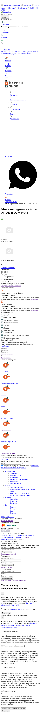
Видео (12, 511)
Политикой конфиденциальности (15, 626)
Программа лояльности (12, 5)
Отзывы (13, 513)
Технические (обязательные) (14, 646)
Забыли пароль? (21, 580)
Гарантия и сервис (16, 487)
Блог (7, 505)
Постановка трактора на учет (20, 495)
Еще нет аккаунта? (8, 580)
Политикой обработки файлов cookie (17, 604)
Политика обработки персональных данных (17, 535)
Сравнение (5, 23)
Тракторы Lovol (32, 52)
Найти (4, 17)
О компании (9, 497)
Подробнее (35, 299)
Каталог (7, 50)
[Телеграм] (2, 531)
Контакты (13, 503)
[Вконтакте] (8, 531)
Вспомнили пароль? (8, 554)
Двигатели (14, 481)
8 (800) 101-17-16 (7, 517)
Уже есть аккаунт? (7, 567)
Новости (11, 8)
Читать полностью (8, 268)
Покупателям (10, 471)
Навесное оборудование (10, 54)
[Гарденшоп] (6, 198)
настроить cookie (16, 609)
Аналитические (9, 667)
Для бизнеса (22, 8)
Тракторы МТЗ (20, 52)
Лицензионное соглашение (20, 493)
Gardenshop (14, 499)
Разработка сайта (7, 539)
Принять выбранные (18, 708)
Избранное (5, 31)
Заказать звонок (7, 521)
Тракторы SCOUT (8, 52)
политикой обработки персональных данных (20, 467)
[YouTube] (5, 531)
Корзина (4, 37)
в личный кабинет (11, 286)
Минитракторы (15, 475)
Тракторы (13, 473)
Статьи (12, 509)
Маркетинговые (9, 691)
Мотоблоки (14, 477)
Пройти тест (5, 346)
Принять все (6, 613)
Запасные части (25, 54)
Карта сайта (26, 537)
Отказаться (5, 711)
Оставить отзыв (7, 354)
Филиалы (27, 5)
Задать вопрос (6, 358)
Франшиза (13, 501)
